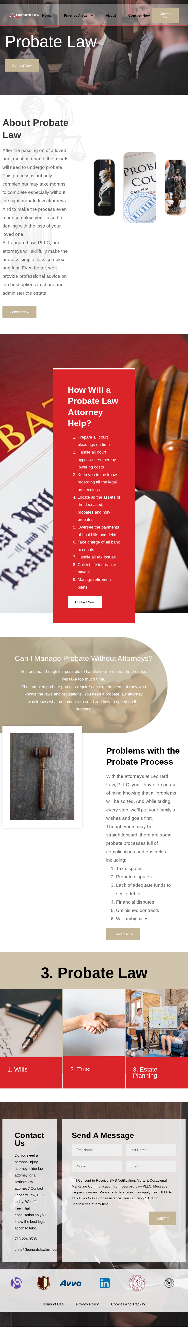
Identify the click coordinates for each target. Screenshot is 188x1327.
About (111, 15)
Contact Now (139, 15)
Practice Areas (76, 15)
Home (47, 15)
